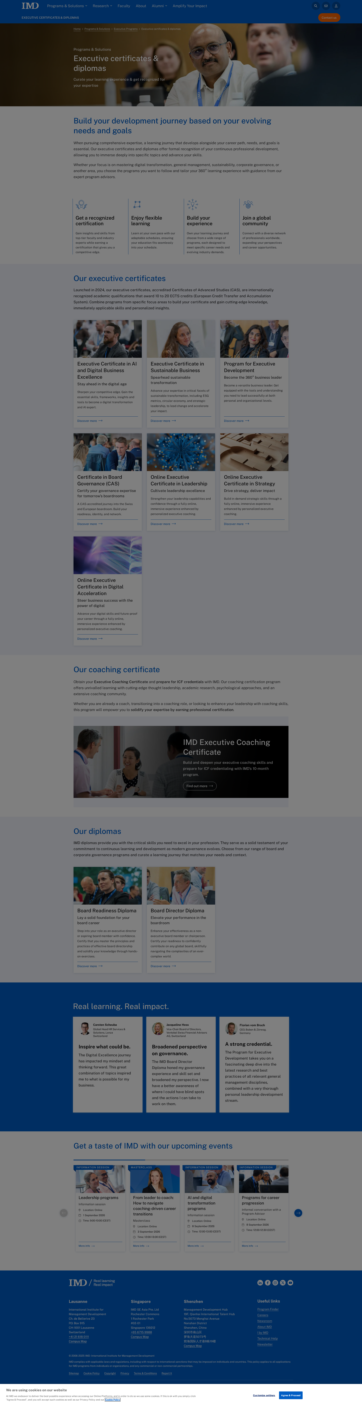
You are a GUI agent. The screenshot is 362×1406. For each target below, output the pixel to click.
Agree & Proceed (291, 1395)
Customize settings (264, 1395)
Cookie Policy (112, 1399)
